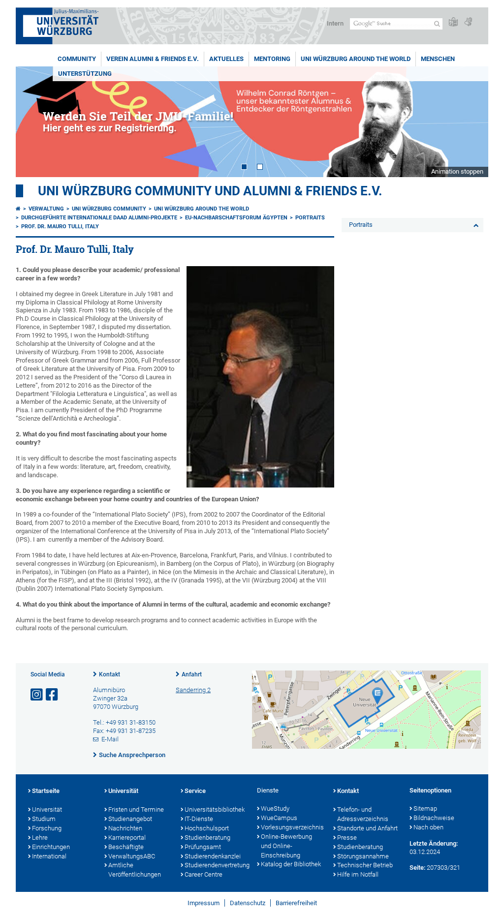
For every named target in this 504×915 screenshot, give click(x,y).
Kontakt (109, 674)
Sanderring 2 (193, 690)
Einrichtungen (51, 847)
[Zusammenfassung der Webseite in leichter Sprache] (453, 22)
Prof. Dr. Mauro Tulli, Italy (60, 226)
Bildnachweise (433, 818)
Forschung (47, 828)
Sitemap (425, 808)
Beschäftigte (126, 847)
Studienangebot (130, 819)
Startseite (46, 790)
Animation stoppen (457, 171)
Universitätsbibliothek (215, 809)
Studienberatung (207, 837)
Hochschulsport (207, 828)
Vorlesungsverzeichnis (292, 827)
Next (471, 121)
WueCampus (279, 818)
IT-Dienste (199, 819)
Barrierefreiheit (296, 903)
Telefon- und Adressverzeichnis (362, 814)
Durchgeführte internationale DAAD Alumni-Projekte (99, 217)
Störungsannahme (363, 856)
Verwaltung (46, 209)
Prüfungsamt (203, 847)
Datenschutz (247, 903)
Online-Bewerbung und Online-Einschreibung (286, 846)
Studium (44, 819)
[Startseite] (18, 209)
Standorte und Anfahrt (367, 828)
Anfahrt (192, 674)
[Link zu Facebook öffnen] (53, 694)
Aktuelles (226, 58)
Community (77, 58)
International (49, 856)
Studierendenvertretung (216, 865)
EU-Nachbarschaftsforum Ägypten (236, 217)
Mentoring (272, 58)
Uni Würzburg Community (109, 209)
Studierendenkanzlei (213, 856)
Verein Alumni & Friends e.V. (152, 58)
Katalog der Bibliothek (291, 864)
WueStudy (275, 808)
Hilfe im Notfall (357, 874)
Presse (347, 837)
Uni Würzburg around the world (355, 58)
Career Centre (203, 874)
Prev (33, 121)
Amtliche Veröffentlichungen (134, 869)
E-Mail (110, 739)
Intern (335, 23)
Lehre (40, 837)
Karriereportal (127, 837)
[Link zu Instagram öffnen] (37, 694)
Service (195, 790)
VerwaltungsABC (131, 856)
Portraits (310, 217)
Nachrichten (125, 828)
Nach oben (428, 827)
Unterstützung (85, 73)
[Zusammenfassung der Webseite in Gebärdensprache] (468, 22)
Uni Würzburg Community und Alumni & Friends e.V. (210, 190)
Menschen (438, 58)
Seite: (417, 867)
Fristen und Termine (136, 809)
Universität (47, 809)
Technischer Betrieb (365, 865)
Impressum (204, 903)
